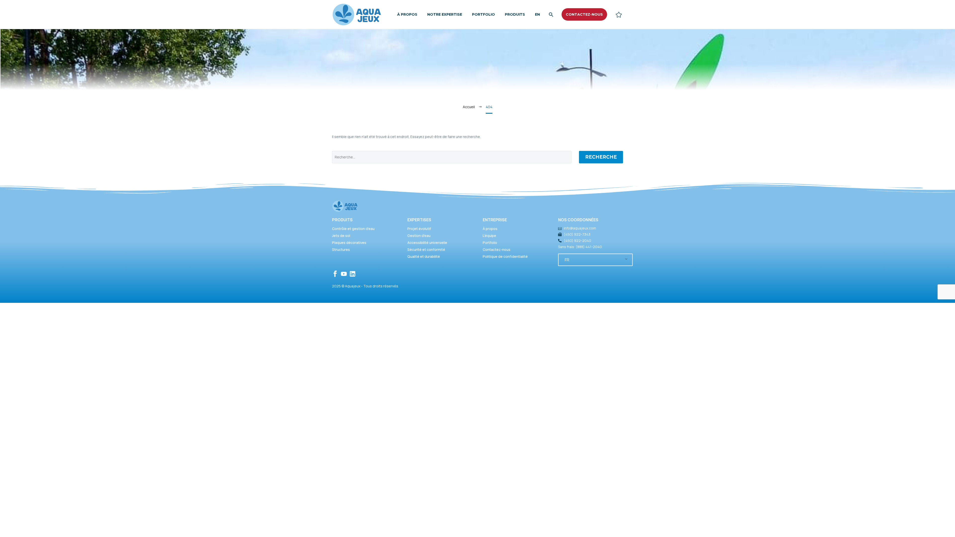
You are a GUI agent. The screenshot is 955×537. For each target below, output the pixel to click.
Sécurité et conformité (426, 249)
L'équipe (489, 235)
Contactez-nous (496, 249)
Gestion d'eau (418, 235)
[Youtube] (344, 274)
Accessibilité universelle (427, 242)
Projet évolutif (419, 228)
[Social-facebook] (335, 274)
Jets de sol (341, 235)
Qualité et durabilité (423, 256)
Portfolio (483, 14)
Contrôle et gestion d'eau (353, 228)
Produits (515, 14)
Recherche (601, 157)
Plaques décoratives (349, 242)
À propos (407, 14)
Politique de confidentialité (505, 256)
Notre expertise (444, 14)
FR (567, 260)
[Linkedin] (352, 274)
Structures (341, 249)
